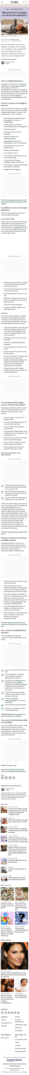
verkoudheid (8, 120)
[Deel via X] (13, 777)
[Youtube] (12, 1013)
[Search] (27, 2)
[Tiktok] (18, 1013)
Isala (15, 765)
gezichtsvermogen (10, 138)
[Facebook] (5, 1013)
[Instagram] (9, 1013)
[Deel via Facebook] (10, 777)
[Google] (2, 1013)
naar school (21, 225)
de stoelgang (23, 684)
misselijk (17, 227)
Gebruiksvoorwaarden (14, 1065)
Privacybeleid (13, 1063)
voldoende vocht (20, 680)
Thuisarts (10, 765)
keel (17, 120)
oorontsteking (8, 122)
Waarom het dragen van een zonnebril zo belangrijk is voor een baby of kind (14, 624)
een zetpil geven (17, 601)
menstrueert (8, 141)
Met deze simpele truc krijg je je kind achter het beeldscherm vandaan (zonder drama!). (14, 201)
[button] (21, 1063)
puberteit (18, 95)
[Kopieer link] (2, 777)
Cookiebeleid (6, 1063)
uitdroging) (7, 134)
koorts (10, 493)
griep (23, 118)
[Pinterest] (15, 1013)
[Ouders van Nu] (14, 2)
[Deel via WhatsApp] (6, 777)
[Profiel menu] (24, 2)
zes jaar (24, 84)
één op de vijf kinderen (18, 86)
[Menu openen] (2, 2)
